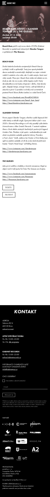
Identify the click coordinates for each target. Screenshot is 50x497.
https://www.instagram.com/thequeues (17, 176)
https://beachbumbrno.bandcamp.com (17, 103)
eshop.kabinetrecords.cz (11, 357)
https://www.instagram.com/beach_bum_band (20, 100)
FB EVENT (9, 194)
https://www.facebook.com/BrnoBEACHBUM (20, 97)
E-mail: (6, 387)
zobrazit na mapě (7, 329)
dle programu (14, 342)
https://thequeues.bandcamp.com (15, 179)
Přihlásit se (9, 395)
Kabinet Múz (8, 3)
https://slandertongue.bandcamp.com (17, 151)
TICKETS (8, 187)
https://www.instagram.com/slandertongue (19, 148)
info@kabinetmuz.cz (9, 369)
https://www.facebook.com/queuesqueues (19, 173)
